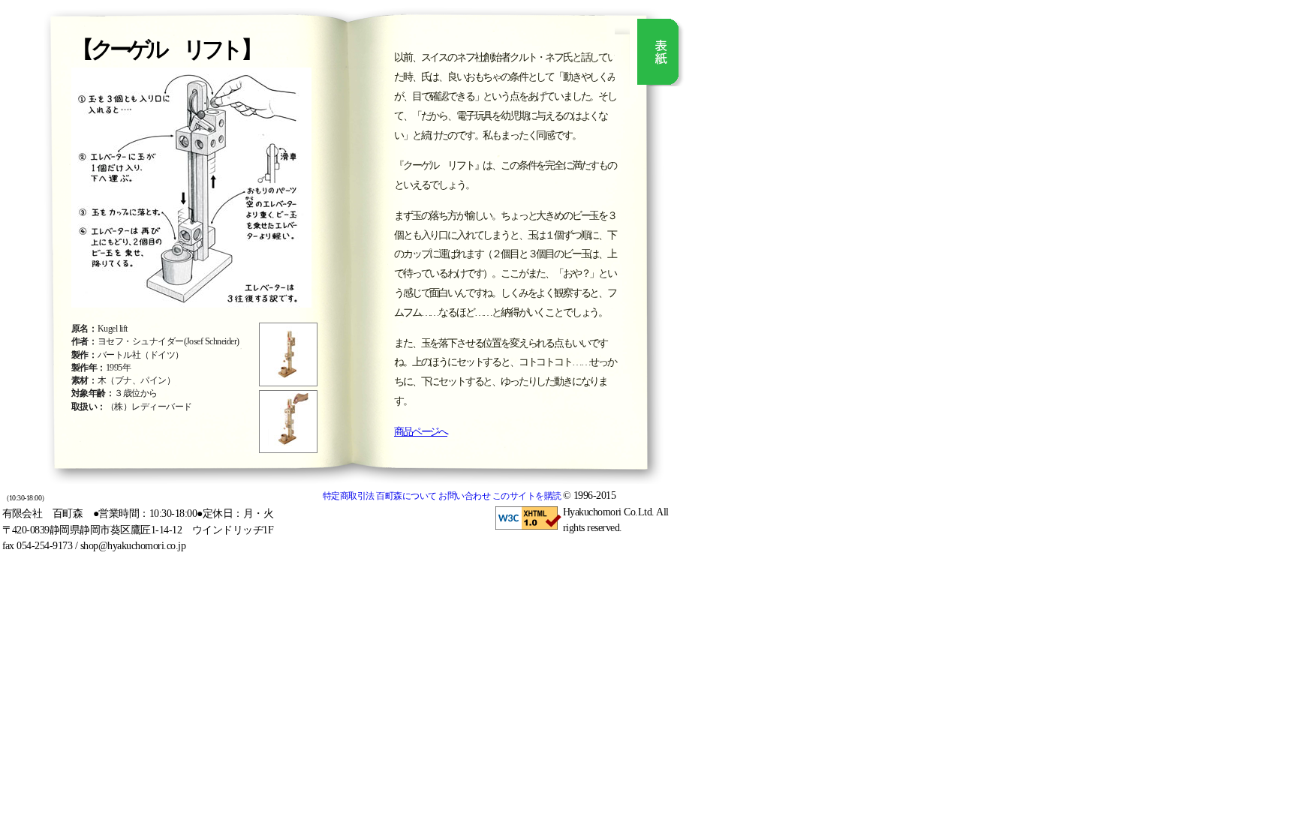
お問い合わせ (464, 495)
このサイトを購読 (526, 495)
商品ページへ (420, 431)
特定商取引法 (349, 495)
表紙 (661, 52)
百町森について (406, 495)
